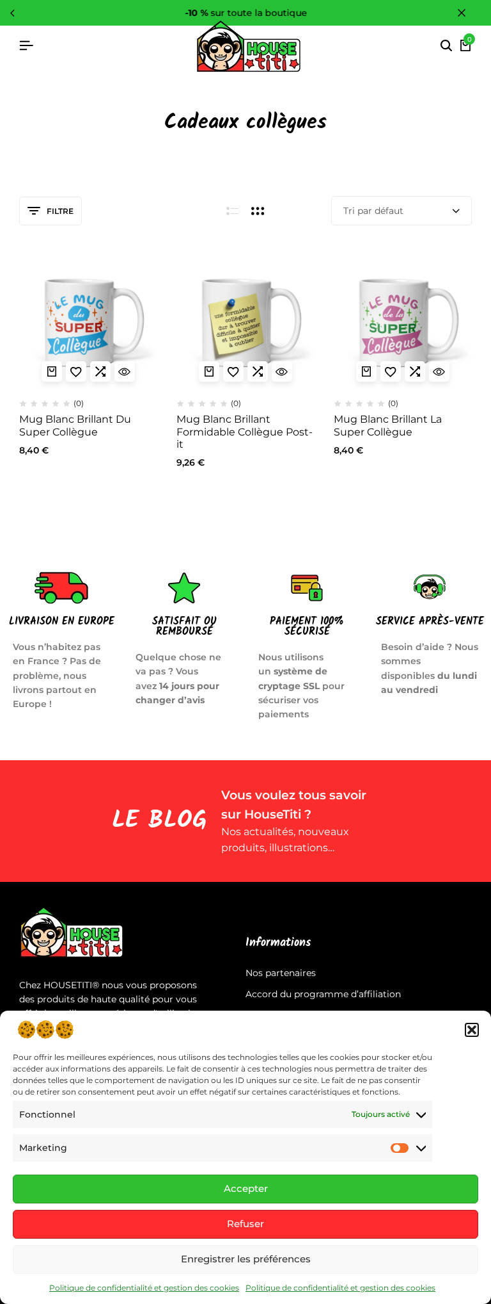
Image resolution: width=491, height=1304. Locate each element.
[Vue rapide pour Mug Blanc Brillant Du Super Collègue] (124, 371)
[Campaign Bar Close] (468, 13)
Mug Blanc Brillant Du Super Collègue (75, 425)
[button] (471, 1029)
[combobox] (401, 210)
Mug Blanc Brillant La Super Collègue (388, 425)
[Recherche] (446, 46)
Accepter (246, 1188)
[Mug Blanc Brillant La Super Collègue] (403, 319)
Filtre (60, 211)
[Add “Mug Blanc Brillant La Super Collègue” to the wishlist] (390, 371)
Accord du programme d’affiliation (323, 994)
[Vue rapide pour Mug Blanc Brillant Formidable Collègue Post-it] (282, 371)
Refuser (245, 1224)
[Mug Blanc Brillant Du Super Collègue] (88, 319)
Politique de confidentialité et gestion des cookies (144, 1287)
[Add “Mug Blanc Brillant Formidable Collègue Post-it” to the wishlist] (233, 371)
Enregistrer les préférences (246, 1259)
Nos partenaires (281, 973)
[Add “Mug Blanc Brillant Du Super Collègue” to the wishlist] (76, 371)
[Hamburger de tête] (26, 45)
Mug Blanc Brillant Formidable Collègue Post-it (244, 431)
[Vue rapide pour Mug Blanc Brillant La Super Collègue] (439, 371)
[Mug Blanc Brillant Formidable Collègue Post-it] (245, 319)
